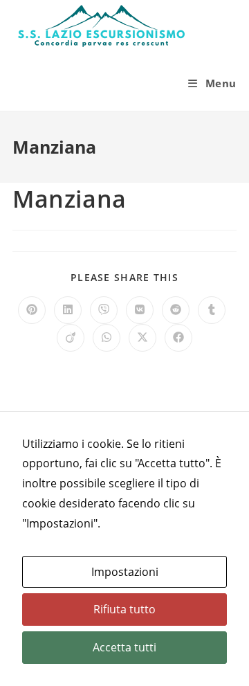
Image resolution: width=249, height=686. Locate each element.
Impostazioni (124, 571)
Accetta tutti (124, 647)
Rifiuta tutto (124, 609)
